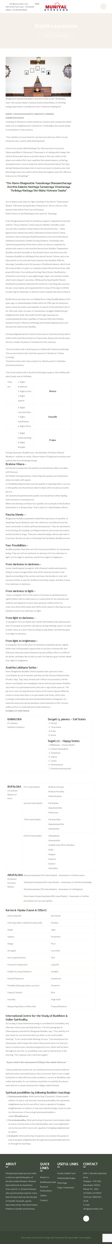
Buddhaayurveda (48, 1182)
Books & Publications (46, 1188)
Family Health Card (66, 1173)
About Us (44, 1177)
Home (46, 35)
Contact (44, 1200)
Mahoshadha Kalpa (66, 1178)
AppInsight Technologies (79, 1237)
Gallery (43, 1195)
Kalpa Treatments (65, 1187)
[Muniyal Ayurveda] (56, 6)
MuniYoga (62, 1182)
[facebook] (86, 1219)
